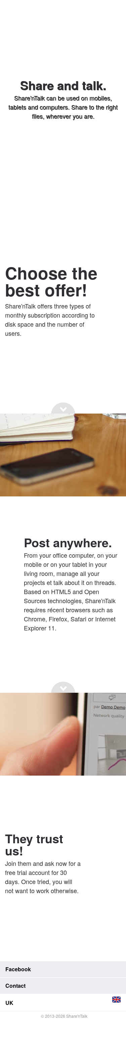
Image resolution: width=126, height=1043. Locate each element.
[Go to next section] (63, 142)
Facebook (18, 969)
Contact (15, 985)
